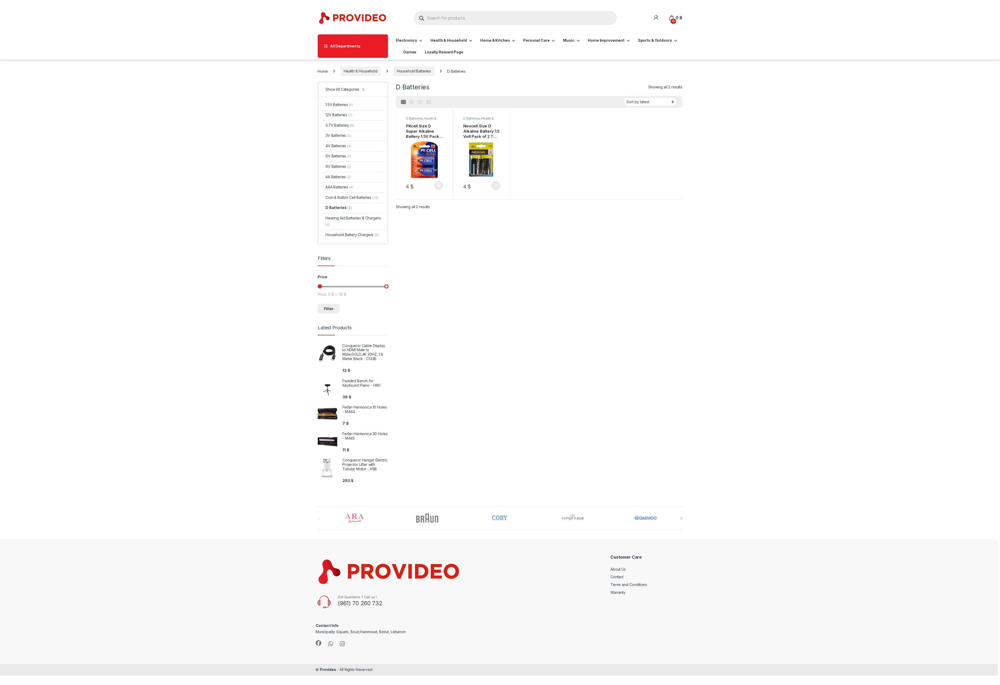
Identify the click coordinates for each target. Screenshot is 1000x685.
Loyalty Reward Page (444, 52)
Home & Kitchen (495, 40)
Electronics (406, 40)
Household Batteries (414, 71)
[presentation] (681, 518)
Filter (329, 308)
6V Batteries (338, 156)
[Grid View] (403, 102)
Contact (616, 577)
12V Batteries (339, 115)
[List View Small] (428, 102)
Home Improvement (606, 40)
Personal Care (536, 40)
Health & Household (448, 40)
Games (409, 52)
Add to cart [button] (438, 185)
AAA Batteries (339, 187)
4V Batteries (338, 146)
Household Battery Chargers (352, 234)
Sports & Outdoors (655, 40)
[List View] (420, 102)
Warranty (618, 592)
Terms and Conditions (628, 584)
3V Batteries (338, 135)
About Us (618, 569)
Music (568, 40)
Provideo (328, 669)
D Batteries (414, 118)
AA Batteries (338, 177)
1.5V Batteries (339, 104)
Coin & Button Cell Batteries (352, 197)
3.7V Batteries (340, 125)
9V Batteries (338, 166)
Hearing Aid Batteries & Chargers (353, 221)
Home (323, 71)
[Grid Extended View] (412, 102)
